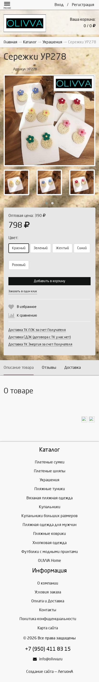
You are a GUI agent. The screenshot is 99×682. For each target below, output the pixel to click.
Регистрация (83, 5)
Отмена (63, 291)
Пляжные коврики (49, 534)
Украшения (49, 480)
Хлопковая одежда (49, 543)
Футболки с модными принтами (49, 552)
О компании (47, 583)
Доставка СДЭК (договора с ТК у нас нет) (39, 337)
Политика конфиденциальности (47, 619)
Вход (59, 5)
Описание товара (19, 367)
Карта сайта (47, 628)
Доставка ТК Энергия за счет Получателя (40, 344)
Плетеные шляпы (49, 471)
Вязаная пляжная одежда (49, 498)
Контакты (47, 610)
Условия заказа (48, 592)
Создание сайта (40, 671)
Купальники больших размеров (49, 516)
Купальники (49, 507)
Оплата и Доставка (47, 601)
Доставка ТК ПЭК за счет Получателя (37, 330)
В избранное (27, 307)
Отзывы (49, 367)
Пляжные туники (49, 489)
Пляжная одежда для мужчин (49, 525)
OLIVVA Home (49, 561)
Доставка (72, 367)
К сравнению (27, 315)
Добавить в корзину (49, 281)
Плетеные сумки (49, 462)
